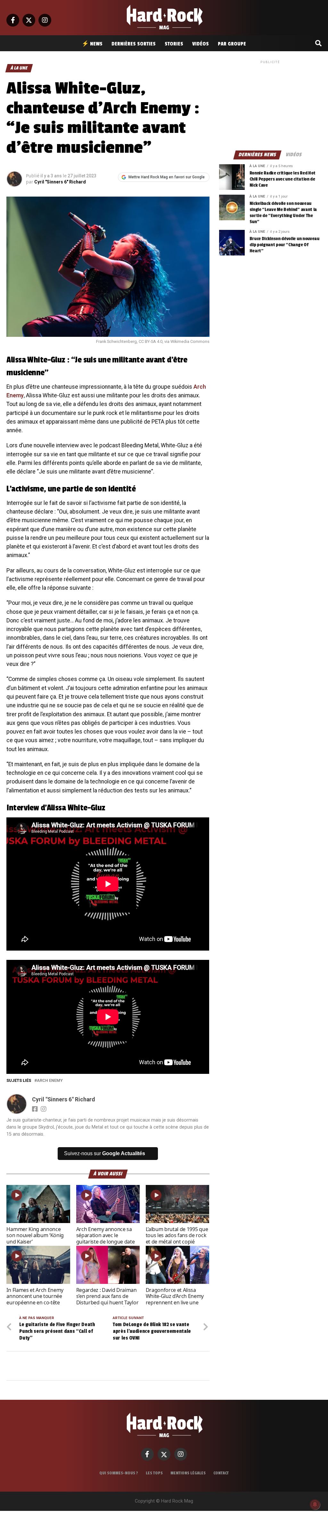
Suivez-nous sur (104, 1153)
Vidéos (200, 44)
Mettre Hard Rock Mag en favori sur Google (166, 177)
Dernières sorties (133, 44)
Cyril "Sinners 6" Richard (60, 181)
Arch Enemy (50, 1081)
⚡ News (92, 44)
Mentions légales (188, 1473)
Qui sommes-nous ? (118, 1473)
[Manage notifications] (315, 1504)
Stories (174, 44)
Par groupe (232, 44)
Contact (221, 1473)
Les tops (154, 1473)
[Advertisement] (270, 105)
